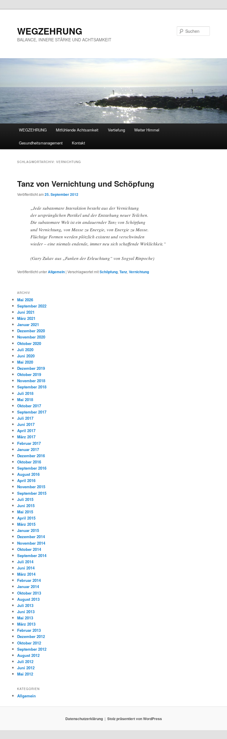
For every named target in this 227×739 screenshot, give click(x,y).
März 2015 (26, 524)
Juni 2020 (26, 356)
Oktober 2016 (29, 462)
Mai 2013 (25, 618)
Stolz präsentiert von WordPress (134, 718)
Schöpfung (109, 271)
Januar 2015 (28, 530)
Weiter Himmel (146, 130)
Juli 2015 (25, 499)
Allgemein (56, 271)
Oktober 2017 (29, 405)
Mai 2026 (25, 299)
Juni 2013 (26, 611)
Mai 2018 (25, 399)
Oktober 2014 (29, 549)
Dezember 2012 (31, 636)
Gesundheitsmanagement (41, 143)
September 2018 (31, 387)
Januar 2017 (28, 449)
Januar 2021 (28, 324)
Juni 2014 (26, 568)
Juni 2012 (26, 667)
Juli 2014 (25, 561)
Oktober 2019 (29, 374)
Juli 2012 (25, 661)
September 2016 (31, 468)
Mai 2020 (25, 362)
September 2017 (31, 412)
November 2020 (31, 337)
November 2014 (31, 543)
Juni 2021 (26, 312)
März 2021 (26, 318)
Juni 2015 (26, 505)
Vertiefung (116, 130)
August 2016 (28, 474)
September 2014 (31, 555)
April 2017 (26, 430)
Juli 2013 (25, 605)
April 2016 (26, 480)
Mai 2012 (25, 674)
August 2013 (28, 599)
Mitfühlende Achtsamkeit (77, 130)
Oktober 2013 (29, 593)
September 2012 (31, 649)
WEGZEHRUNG (49, 31)
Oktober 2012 (29, 643)
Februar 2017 (29, 443)
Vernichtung (139, 271)
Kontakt (78, 143)
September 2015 (31, 493)
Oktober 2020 (29, 343)
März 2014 (26, 574)
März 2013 (26, 624)
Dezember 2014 (31, 536)
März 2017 (26, 437)
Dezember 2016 (31, 455)
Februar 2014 (29, 580)
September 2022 (31, 306)
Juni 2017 (26, 424)
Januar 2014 (28, 586)
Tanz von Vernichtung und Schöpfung (85, 183)
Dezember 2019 (31, 368)
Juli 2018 (25, 393)
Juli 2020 (25, 349)
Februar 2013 (29, 630)
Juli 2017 (25, 418)
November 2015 (31, 486)
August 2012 (28, 655)
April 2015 (26, 518)
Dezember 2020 (31, 330)
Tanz (123, 271)
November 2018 (31, 380)
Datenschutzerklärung (84, 718)
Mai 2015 (25, 512)
